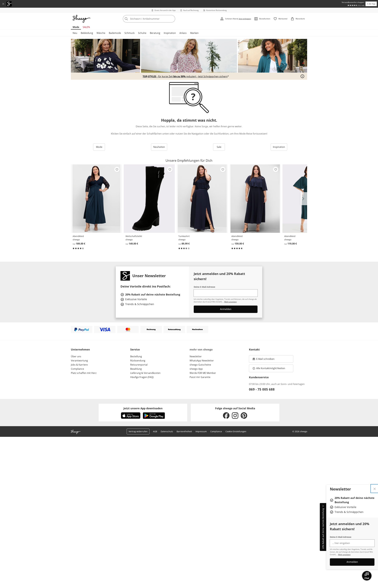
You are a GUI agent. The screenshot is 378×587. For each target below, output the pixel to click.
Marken (194, 33)
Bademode (115, 33)
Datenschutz (167, 431)
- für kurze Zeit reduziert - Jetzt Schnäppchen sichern (185, 76)
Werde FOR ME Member (203, 373)
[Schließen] (3, 4)
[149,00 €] (149, 198)
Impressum (201, 431)
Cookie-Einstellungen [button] (235, 431)
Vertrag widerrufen (138, 431)
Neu (75, 33)
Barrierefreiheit (184, 431)
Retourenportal (139, 364)
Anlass (183, 33)
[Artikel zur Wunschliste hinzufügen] (117, 169)
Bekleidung (87, 33)
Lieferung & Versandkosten (145, 373)
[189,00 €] (96, 198)
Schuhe (142, 33)
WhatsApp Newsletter (202, 360)
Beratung (155, 33)
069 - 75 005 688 (262, 389)
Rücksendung (137, 360)
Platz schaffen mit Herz (83, 373)
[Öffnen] (302, 76)
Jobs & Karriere (79, 364)
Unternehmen (80, 349)
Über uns (76, 356)
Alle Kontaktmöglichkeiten (270, 368)
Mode (76, 27)
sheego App (196, 368)
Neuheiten (159, 147)
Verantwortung (79, 360)
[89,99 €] (202, 198)
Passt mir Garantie (200, 377)
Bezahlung (136, 368)
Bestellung (136, 356)
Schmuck (129, 33)
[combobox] (155, 18)
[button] (304, 198)
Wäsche (101, 33)
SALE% (86, 27)
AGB (155, 431)
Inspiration (170, 33)
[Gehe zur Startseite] (81, 19)
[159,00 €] (255, 198)
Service (135, 349)
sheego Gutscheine (200, 364)
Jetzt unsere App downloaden (143, 408)
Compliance (77, 368)
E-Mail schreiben (263, 359)
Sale (219, 147)
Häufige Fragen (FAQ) (142, 377)
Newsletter (196, 356)
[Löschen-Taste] (172, 19)
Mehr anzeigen (344, 554)
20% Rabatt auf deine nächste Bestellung (323, 528)
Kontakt (254, 349)
